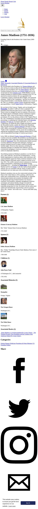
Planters (7, 343)
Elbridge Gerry (17, 93)
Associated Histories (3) (18, 83)
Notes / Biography (6, 83)
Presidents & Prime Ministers (24, 343)
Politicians (13, 343)
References (4, 84)
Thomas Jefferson (27, 86)
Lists (14, 1)
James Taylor (19, 104)
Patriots (3, 343)
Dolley (15, 167)
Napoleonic (10, 141)
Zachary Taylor (18, 102)
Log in (2, 3)
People (6, 1)
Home (2, 1)
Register (7, 3)
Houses (11, 1)
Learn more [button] (12, 506)
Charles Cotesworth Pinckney (22, 136)
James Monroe (25, 89)
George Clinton (24, 91)
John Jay (11, 121)
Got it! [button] (28, 503)
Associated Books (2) (31, 83)
